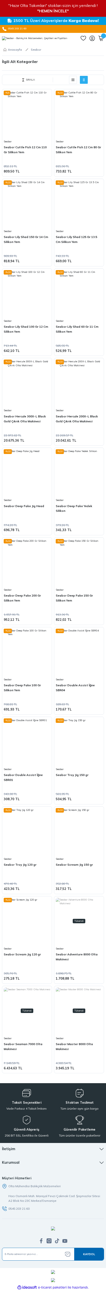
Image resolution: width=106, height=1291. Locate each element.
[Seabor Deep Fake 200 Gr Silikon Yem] (27, 562)
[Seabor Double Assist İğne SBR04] (79, 652)
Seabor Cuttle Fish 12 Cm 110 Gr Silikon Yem (25, 149)
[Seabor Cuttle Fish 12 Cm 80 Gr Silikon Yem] (79, 114)
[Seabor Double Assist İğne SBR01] (27, 741)
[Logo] (34, 38)
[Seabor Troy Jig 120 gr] (27, 831)
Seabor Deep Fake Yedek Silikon (74, 508)
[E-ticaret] (52, 1287)
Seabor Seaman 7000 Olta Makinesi (23, 1046)
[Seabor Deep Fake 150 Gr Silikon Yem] (79, 562)
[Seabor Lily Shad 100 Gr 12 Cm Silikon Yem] (27, 293)
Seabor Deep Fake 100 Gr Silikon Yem (22, 687)
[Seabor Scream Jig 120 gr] (27, 921)
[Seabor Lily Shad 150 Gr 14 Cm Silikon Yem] (27, 203)
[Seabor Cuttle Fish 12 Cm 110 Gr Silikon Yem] (27, 114)
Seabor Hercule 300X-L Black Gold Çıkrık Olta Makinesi (25, 418)
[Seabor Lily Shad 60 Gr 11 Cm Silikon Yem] (79, 293)
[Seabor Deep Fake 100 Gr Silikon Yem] (27, 652)
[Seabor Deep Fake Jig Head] (27, 472)
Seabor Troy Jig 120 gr (20, 864)
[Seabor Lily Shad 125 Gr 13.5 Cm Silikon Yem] (79, 203)
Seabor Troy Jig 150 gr (72, 775)
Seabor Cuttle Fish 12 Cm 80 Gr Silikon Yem (78, 149)
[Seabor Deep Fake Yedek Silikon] (79, 472)
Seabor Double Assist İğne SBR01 (23, 777)
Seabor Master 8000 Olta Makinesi (74, 1046)
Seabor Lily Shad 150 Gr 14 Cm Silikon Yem (26, 239)
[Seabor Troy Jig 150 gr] (79, 741)
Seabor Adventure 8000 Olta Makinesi (77, 956)
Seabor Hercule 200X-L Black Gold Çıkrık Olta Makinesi (77, 418)
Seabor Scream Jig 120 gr (22, 954)
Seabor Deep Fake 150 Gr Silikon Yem (74, 598)
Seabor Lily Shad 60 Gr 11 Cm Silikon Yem (77, 329)
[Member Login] (92, 38)
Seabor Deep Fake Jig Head (24, 506)
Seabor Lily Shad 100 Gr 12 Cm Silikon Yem (26, 329)
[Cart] (101, 38)
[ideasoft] (27, 1287)
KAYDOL (89, 1254)
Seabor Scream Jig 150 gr (74, 864)
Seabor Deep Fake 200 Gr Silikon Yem (22, 598)
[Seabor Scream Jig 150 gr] (79, 831)
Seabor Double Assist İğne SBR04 (75, 687)
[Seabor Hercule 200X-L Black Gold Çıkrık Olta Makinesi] (79, 383)
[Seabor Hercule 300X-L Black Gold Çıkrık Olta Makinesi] (27, 383)
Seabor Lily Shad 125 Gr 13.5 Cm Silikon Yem (76, 239)
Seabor (36, 49)
